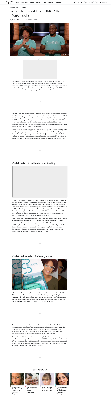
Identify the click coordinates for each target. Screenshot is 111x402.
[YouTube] (74, 2)
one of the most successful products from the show (27, 345)
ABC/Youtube (66, 54)
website (33, 229)
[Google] (92, 2)
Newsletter (104, 2)
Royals (32, 2)
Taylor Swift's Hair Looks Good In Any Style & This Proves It (47, 389)
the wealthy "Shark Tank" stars (58, 120)
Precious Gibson (16, 20)
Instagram (65, 288)
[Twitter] (78, 2)
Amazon (14, 299)
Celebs (38, 2)
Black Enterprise (53, 327)
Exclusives (24, 2)
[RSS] (96, 2)
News (17, 2)
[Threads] (89, 2)
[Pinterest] (85, 2)
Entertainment (48, 2)
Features (58, 2)
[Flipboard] (82, 2)
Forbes (36, 325)
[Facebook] (71, 2)
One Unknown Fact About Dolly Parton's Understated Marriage (32, 390)
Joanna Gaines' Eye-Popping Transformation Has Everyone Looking (62, 390)
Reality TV (23, 7)
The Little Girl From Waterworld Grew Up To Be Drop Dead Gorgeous (17, 390)
